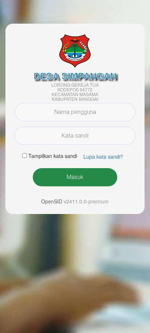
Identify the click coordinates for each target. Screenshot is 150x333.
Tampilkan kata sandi (52, 155)
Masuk (75, 177)
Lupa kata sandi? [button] (103, 156)
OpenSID (51, 201)
